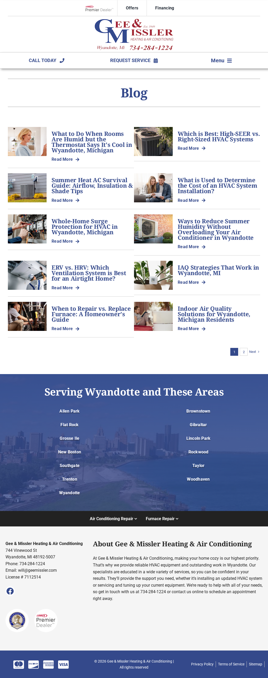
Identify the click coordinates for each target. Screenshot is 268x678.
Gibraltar (198, 424)
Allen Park (69, 411)
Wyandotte (69, 492)
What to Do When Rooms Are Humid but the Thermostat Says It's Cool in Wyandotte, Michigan (92, 142)
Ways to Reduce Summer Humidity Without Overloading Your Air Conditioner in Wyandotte (216, 229)
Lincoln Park (198, 438)
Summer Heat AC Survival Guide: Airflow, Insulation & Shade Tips (92, 185)
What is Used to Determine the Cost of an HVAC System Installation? (217, 185)
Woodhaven (198, 479)
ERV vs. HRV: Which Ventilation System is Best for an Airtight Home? (89, 272)
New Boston (69, 451)
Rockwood (198, 451)
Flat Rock (69, 424)
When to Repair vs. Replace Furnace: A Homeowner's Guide (91, 314)
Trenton (69, 479)
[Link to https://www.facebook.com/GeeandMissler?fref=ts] (10, 591)
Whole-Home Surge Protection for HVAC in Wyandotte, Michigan (85, 226)
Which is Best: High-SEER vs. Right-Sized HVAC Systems (219, 136)
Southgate (70, 465)
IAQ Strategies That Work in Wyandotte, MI (218, 270)
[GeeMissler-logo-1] (134, 20)
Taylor (198, 465)
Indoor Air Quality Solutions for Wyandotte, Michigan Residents (214, 314)
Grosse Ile (69, 438)
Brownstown (198, 411)
